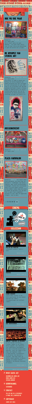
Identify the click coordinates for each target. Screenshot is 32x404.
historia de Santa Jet (12, 376)
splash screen (10, 380)
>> (25, 47)
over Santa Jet (10, 378)
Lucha (12, 40)
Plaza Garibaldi (13, 158)
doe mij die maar (13, 19)
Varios (25, 77)
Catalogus (9, 386)
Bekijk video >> (21, 253)
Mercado (17, 40)
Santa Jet (23, 40)
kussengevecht (12, 128)
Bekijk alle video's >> (19, 369)
